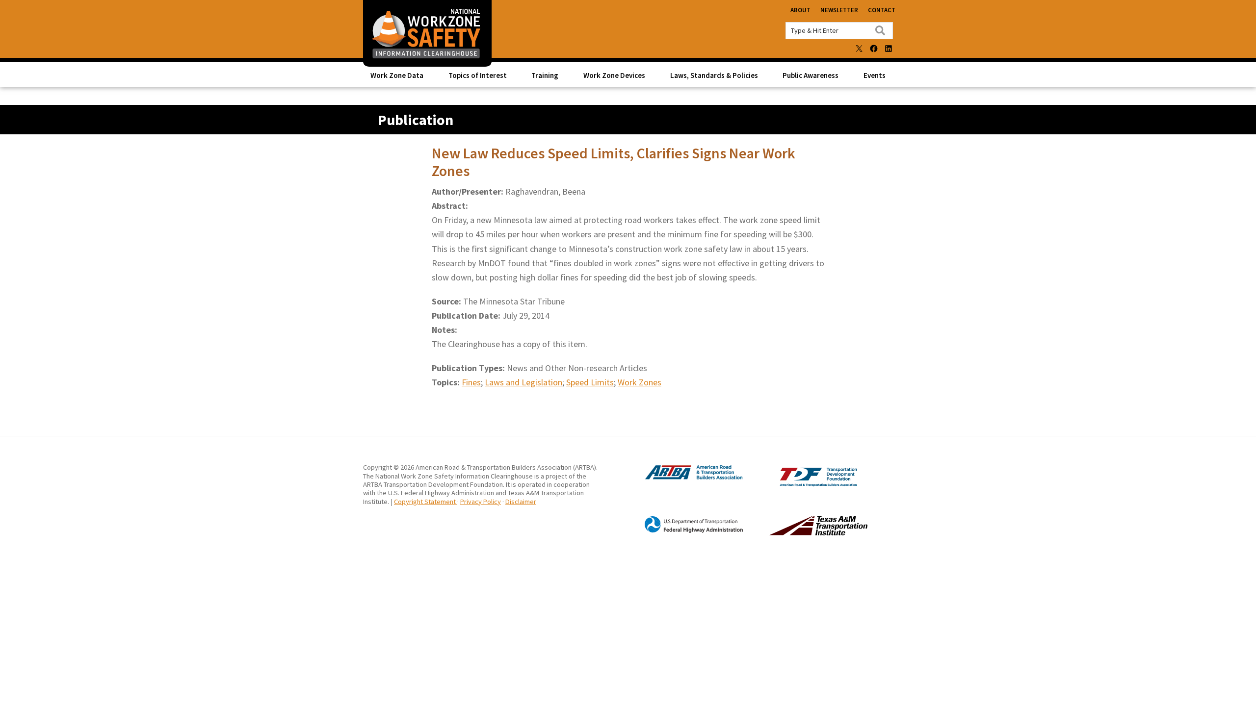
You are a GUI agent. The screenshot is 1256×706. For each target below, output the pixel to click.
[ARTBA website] (684, 478)
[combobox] (839, 30)
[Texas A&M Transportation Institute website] (798, 532)
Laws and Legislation (523, 382)
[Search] (880, 30)
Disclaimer (520, 501)
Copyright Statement (425, 501)
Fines (471, 382)
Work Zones (639, 382)
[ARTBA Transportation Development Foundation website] (798, 483)
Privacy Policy (480, 501)
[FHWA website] (684, 531)
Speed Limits (590, 382)
